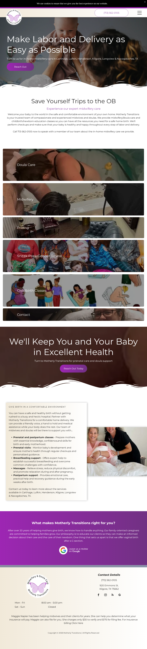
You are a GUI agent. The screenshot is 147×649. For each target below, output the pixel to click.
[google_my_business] (120, 595)
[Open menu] (139, 13)
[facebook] (98, 595)
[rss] (113, 595)
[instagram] (106, 595)
